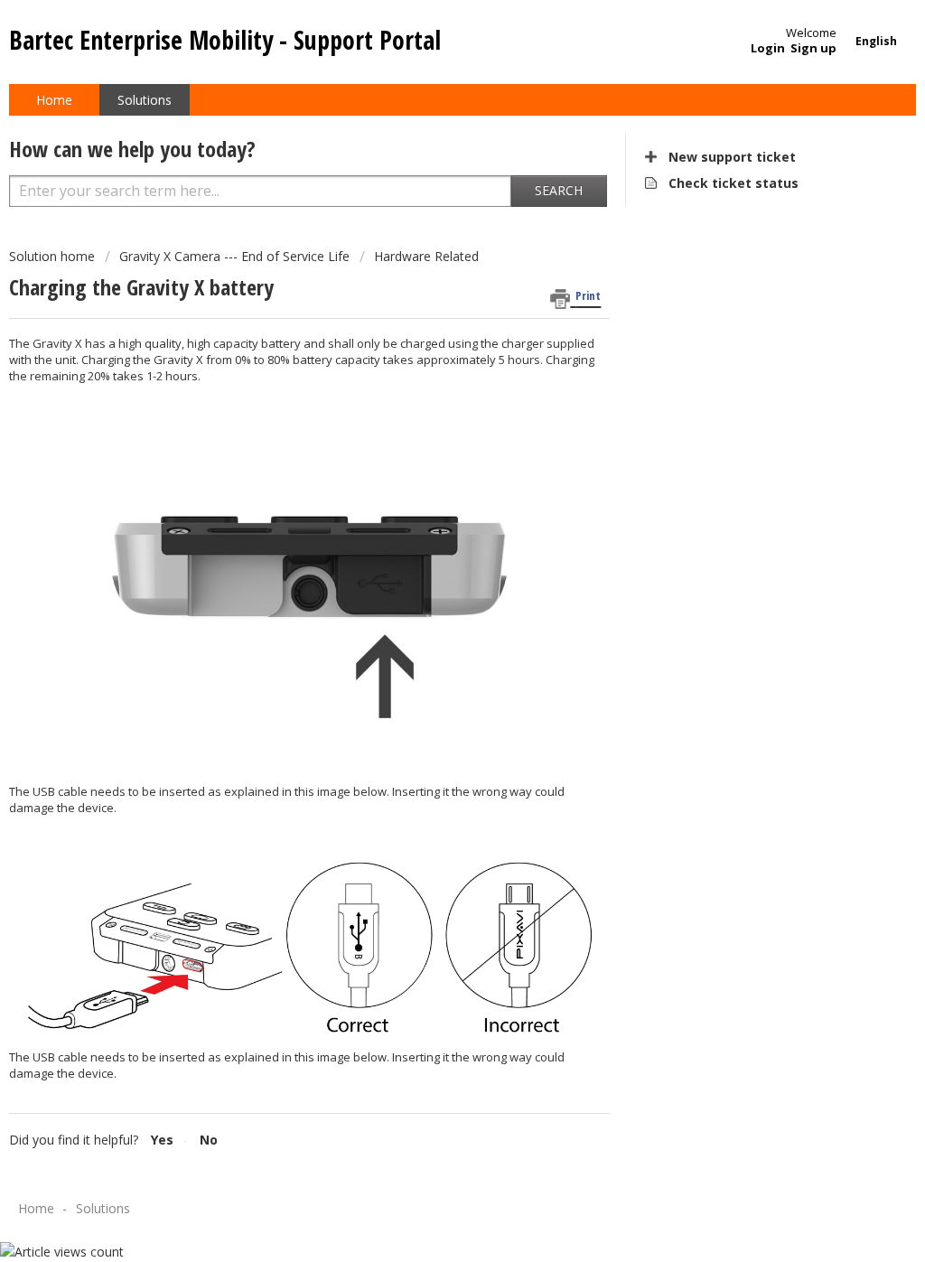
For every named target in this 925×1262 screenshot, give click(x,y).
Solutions (144, 99)
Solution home (53, 256)
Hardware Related (426, 256)
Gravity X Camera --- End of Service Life (234, 256)
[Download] (429, 398)
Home (54, 99)
